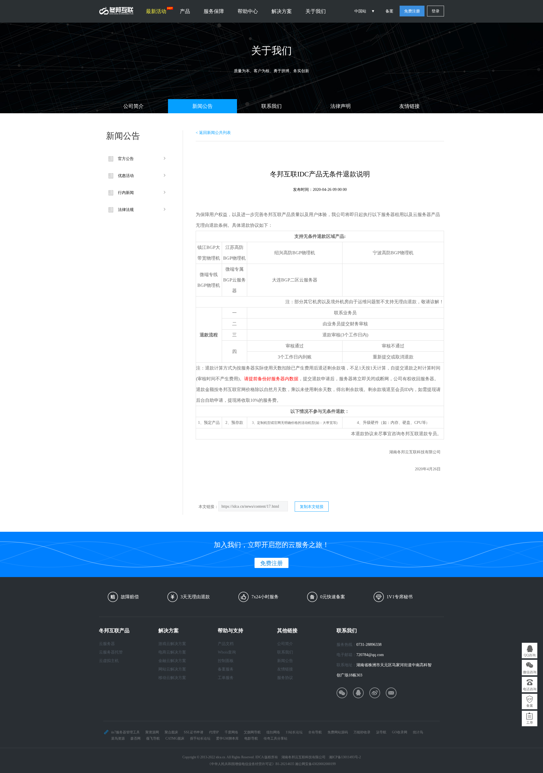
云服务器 (107, 644)
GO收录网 (399, 732)
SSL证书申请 (193, 732)
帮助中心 (248, 11)
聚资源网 (152, 732)
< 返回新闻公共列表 (213, 133)
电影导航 (251, 738)
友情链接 (409, 106)
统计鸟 (418, 732)
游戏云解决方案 (172, 644)
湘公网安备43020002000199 (315, 764)
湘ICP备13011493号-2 (345, 757)
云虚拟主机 (109, 661)
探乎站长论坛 (200, 738)
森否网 (135, 738)
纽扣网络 (273, 732)
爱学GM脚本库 (227, 738)
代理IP (214, 732)
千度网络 (231, 732)
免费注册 (412, 11)
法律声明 (340, 106)
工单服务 (226, 678)
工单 (529, 723)
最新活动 (156, 11)
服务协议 (285, 678)
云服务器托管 (111, 652)
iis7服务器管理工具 (125, 732)
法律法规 (126, 210)
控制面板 (226, 661)
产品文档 (226, 644)
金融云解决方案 (172, 661)
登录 (435, 11)
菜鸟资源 (118, 738)
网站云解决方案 (172, 669)
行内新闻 (126, 193)
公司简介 (133, 106)
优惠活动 (126, 176)
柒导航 (381, 732)
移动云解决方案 (172, 678)
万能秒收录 (362, 732)
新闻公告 (202, 106)
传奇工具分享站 (275, 738)
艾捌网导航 (252, 732)
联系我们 (271, 106)
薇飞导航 (153, 738)
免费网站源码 (337, 732)
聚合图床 (171, 732)
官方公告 (126, 159)
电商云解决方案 (172, 652)
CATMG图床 (174, 738)
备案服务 (226, 669)
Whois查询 (227, 652)
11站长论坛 (294, 732)
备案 (389, 11)
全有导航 (315, 732)
